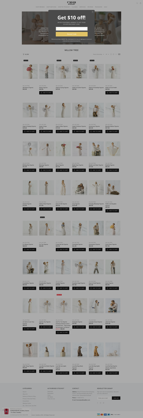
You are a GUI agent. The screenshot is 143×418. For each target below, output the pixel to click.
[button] (93, 12)
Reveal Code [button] (71, 34)
